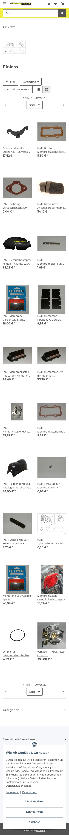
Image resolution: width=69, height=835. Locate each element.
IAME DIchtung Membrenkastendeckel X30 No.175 (50, 150)
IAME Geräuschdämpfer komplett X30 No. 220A (17, 261)
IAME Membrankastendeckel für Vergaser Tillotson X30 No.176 (16, 429)
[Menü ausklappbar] (4, 2)
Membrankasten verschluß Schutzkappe (51, 597)
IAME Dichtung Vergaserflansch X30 (15, 205)
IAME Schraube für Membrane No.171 (48, 485)
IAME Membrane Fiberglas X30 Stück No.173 (48, 317)
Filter (11, 82)
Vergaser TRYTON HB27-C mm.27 (51, 653)
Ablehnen (34, 821)
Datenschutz (29, 792)
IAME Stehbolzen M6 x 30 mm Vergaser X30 (16, 541)
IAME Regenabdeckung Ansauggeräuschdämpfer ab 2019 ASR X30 (17, 485)
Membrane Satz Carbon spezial (17, 597)
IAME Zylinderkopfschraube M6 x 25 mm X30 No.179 (51, 541)
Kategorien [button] (11, 710)
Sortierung (29, 82)
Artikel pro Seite (17, 89)
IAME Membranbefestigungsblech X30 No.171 (51, 262)
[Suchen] (62, 13)
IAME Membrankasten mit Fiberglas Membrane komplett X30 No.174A (50, 373)
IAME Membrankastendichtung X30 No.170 (51, 429)
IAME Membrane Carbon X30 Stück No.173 (13, 317)
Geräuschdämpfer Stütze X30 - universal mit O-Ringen (15, 150)
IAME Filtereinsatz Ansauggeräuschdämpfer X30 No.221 (51, 206)
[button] (49, 3)
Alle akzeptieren (34, 801)
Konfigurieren (34, 811)
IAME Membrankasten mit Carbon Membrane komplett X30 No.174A (16, 373)
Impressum (12, 792)
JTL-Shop (40, 830)
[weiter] (63, 105)
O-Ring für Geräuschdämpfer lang (16, 653)
